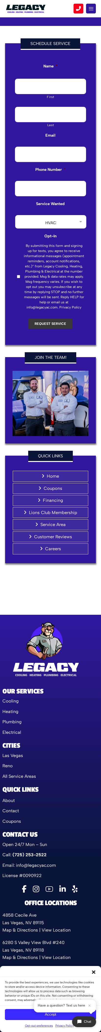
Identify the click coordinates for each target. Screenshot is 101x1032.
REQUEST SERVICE (50, 324)
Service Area (53, 524)
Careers (53, 548)
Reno (7, 766)
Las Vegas (12, 755)
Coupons (53, 488)
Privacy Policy (64, 1025)
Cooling (10, 701)
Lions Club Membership (53, 512)
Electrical (11, 732)
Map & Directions (20, 930)
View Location (56, 930)
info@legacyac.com (36, 865)
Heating (10, 711)
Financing (53, 500)
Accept (50, 1014)
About (8, 800)
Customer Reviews (53, 536)
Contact (10, 810)
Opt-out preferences (39, 1025)
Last (50, 125)
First (50, 97)
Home (53, 476)
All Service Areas (19, 776)
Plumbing (12, 722)
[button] (93, 972)
